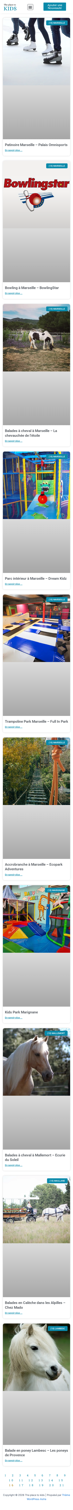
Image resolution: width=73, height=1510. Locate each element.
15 (61, 1480)
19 (42, 1485)
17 (22, 1485)
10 (11, 1480)
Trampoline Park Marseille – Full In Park (36, 721)
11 (21, 1480)
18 (32, 1485)
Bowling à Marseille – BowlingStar (32, 288)
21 (62, 1485)
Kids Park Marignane (21, 1012)
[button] (30, 7)
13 (41, 1480)
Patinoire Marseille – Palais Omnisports (36, 145)
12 (31, 1480)
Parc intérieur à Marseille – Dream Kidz (36, 578)
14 (51, 1480)
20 (52, 1485)
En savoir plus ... (13, 150)
